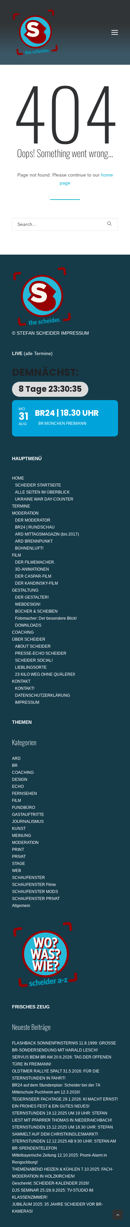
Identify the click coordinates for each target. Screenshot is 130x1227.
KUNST (19, 828)
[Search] (65, 224)
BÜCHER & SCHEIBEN (36, 611)
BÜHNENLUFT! (29, 548)
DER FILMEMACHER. (35, 562)
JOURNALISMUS (28, 821)
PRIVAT (19, 856)
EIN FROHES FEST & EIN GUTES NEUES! (50, 1106)
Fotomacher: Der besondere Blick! (46, 618)
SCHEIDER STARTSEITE (38, 485)
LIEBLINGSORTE (31, 667)
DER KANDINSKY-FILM (36, 583)
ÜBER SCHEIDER (28, 639)
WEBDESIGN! (27, 604)
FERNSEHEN (24, 793)
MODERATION (25, 513)
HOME (18, 478)
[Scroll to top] (118, 1214)
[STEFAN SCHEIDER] (35, 32)
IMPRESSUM (75, 333)
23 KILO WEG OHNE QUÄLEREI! (45, 674)
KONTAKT (21, 681)
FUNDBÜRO (23, 807)
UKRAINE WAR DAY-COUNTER (44, 499)
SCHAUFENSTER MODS (35, 891)
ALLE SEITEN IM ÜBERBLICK (42, 492)
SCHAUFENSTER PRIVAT (36, 898)
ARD (16, 758)
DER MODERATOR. (33, 520)
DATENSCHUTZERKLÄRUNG (42, 695)
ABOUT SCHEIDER (33, 646)
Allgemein (21, 905)
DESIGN (19, 779)
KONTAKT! (24, 688)
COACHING (23, 632)
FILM (16, 555)
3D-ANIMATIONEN (32, 569)
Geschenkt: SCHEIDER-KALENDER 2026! (50, 1183)
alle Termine (38, 353)
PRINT (18, 849)
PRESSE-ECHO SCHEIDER (40, 653)
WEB (16, 870)
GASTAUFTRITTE (28, 814)
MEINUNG (21, 835)
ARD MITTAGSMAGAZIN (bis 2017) (47, 534)
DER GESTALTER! (32, 597)
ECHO (18, 786)
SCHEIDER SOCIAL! (34, 660)
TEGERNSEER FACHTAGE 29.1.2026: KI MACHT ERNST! (65, 1099)
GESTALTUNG (25, 590)
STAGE (18, 863)
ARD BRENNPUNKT (34, 541)
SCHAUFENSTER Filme (34, 884)
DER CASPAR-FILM (33, 576)
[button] (114, 32)
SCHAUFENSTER (28, 877)
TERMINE (21, 506)
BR (15, 765)
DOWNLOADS (28, 625)
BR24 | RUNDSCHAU (35, 527)
